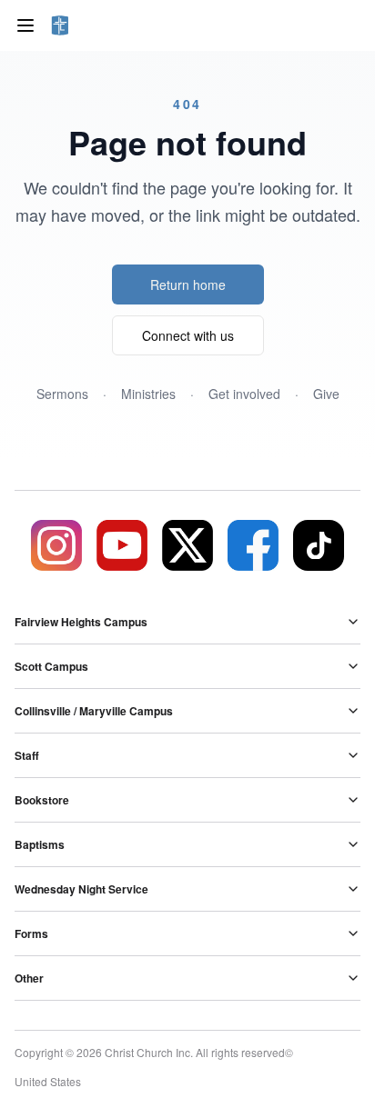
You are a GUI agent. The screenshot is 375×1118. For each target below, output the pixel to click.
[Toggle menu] (25, 25)
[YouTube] (121, 545)
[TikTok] (318, 545)
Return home (188, 284)
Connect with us (188, 335)
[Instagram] (56, 545)
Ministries (148, 393)
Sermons (62, 393)
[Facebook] (253, 545)
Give (326, 393)
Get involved (244, 393)
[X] (187, 545)
